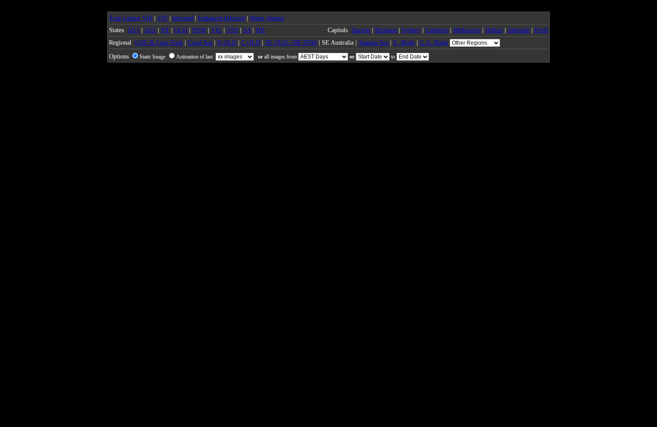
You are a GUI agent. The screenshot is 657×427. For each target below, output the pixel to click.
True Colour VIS (130, 18)
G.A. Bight (434, 42)
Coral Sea (200, 42)
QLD (180, 30)
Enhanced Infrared (221, 18)
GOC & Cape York (159, 42)
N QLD (226, 42)
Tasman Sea (373, 42)
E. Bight (404, 42)
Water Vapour (267, 18)
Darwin (360, 30)
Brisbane (386, 30)
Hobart (494, 30)
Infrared (183, 18)
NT (165, 30)
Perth (541, 30)
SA (247, 30)
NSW (199, 30)
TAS (232, 30)
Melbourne (466, 30)
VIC (216, 30)
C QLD (250, 42)
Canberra (436, 30)
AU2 (150, 30)
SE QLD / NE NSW (291, 42)
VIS (162, 18)
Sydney (411, 30)
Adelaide (518, 30)
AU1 (133, 30)
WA (260, 30)
